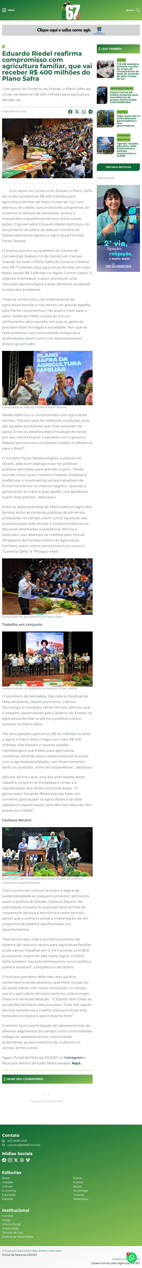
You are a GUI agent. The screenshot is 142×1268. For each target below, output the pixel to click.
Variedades (80, 1199)
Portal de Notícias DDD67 (71, 10)
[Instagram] (10, 1160)
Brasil (5, 1178)
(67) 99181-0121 (17, 1141)
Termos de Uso (12, 1232)
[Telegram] (90, 111)
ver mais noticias (118, 167)
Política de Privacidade (17, 1236)
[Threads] (22, 1160)
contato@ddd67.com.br (23, 1145)
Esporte (7, 1199)
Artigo (6, 1220)
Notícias (7, 1216)
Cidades (7, 1182)
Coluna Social (11, 1224)
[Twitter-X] (77, 111)
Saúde (77, 1186)
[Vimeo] (28, 1160)
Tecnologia (80, 1190)
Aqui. (76, 1063)
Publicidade (10, 1228)
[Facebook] (70, 111)
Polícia (77, 1178)
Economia (9, 1190)
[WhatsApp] (84, 111)
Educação (9, 1194)
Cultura (7, 1186)
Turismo (78, 1194)
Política (78, 1182)
